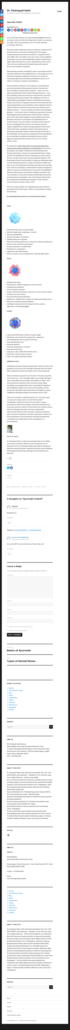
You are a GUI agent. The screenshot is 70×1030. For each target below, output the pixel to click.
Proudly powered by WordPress (27, 1020)
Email (9, 609)
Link (35, 486)
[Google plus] (15, 30)
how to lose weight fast (20, 537)
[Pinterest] (21, 30)
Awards (11, 688)
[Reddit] (25, 30)
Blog (38, 486)
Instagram (12, 707)
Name (9, 601)
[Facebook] (8, 30)
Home (9, 1002)
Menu (59, 11)
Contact (9, 1011)
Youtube (11, 710)
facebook (12, 702)
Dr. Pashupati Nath (18, 10)
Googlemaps (13, 697)
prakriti (43, 486)
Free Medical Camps (16, 690)
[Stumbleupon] (31, 30)
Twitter (11, 700)
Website (10, 618)
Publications (13, 705)
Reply (9, 522)
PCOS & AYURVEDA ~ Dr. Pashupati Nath (27, 530)
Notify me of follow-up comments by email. (21, 626)
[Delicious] (28, 30)
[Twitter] (11, 30)
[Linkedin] (18, 30)
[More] (38, 30)
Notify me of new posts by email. (18, 630)
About (9, 1007)
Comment (10, 575)
